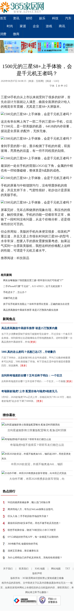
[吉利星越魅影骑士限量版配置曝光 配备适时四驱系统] (31, 424)
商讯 (62, 26)
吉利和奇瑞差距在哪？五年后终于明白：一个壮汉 (31, 375)
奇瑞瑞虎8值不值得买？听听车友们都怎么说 (37, 444)
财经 (29, 18)
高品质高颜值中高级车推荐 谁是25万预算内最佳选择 (30, 310)
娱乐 (42, 18)
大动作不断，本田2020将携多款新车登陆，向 (37, 478)
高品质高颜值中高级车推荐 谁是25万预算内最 (29, 328)
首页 (3, 18)
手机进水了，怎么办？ (15, 292)
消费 (3, 34)
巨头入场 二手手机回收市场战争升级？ (28, 516)
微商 (16, 34)
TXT (67, 568)
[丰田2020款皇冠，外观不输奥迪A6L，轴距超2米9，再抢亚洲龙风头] (37, 458)
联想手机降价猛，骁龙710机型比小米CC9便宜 (32, 530)
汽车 (68, 18)
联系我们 (23, 568)
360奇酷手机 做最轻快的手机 (23, 543)
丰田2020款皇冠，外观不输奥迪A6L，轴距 (37, 464)
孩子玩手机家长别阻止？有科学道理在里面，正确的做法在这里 (36, 304)
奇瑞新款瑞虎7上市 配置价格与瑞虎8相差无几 (29, 391)
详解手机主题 (10, 298)
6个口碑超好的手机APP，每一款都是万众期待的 (33, 537)
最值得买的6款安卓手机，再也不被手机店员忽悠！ (34, 523)
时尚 (10, 26)
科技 (55, 18)
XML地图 (40, 568)
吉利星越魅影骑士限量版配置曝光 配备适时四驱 (36, 430)
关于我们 (8, 568)
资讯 (16, 18)
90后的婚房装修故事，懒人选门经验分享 (29, 502)
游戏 (49, 26)
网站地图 (56, 568)
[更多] (33, 342)
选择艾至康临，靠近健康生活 (23, 550)
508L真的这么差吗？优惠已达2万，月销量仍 (28, 351)
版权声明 (37, 573)
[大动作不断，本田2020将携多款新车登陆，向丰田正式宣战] (34, 473)
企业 (36, 26)
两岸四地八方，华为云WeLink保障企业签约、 (31, 509)
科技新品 (23, 258)
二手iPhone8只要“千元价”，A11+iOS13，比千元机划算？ (32, 286)
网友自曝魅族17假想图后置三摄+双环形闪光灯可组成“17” (33, 280)
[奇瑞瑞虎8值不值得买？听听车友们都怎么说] (26, 439)
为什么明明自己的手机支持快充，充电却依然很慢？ (35, 557)
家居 (23, 26)
